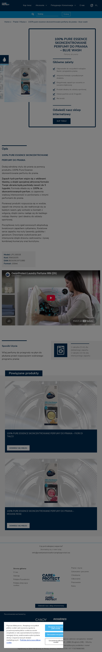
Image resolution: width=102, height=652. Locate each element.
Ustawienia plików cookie (56, 641)
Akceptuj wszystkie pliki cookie (56, 628)
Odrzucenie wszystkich (56, 634)
